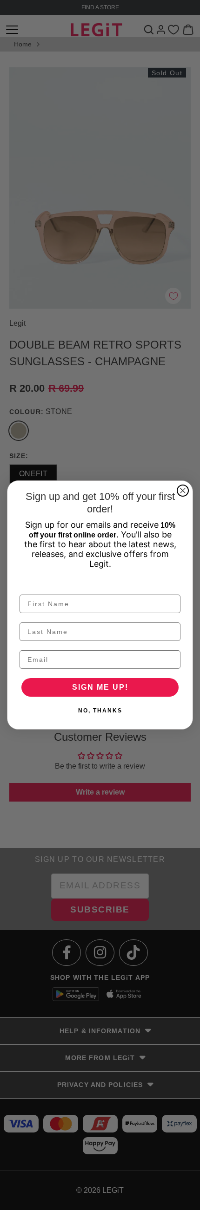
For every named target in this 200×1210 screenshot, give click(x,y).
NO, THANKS (100, 710)
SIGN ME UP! (100, 687)
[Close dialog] (182, 490)
